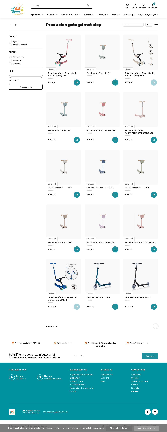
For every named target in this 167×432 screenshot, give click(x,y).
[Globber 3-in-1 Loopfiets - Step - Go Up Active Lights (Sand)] (140, 52)
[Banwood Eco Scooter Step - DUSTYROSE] (140, 221)
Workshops (129, 14)
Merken (134, 391)
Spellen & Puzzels (69, 14)
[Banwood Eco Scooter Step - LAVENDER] (102, 221)
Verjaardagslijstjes (147, 14)
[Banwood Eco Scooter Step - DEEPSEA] (102, 167)
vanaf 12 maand (20, 45)
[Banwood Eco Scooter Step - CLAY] (102, 52)
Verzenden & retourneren (82, 388)
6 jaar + (16, 41)
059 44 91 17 (21, 379)
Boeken (87, 14)
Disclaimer (75, 378)
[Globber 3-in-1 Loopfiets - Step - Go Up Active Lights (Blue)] (63, 276)
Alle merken (18, 57)
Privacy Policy (76, 381)
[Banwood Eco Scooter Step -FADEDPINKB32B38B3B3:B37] (140, 109)
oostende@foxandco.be (53, 379)
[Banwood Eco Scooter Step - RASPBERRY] (102, 109)
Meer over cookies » (146, 428)
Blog (103, 381)
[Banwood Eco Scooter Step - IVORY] (63, 167)
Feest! (115, 14)
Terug (14, 25)
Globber (16, 64)
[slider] (10, 76)
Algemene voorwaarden (81, 374)
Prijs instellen (26, 87)
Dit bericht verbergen (119, 428)
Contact (73, 391)
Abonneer (150, 356)
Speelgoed (36, 14)
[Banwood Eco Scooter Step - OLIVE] (140, 167)
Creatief (51, 14)
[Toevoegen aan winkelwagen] (77, 82)
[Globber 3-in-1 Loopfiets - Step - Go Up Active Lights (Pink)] (63, 52)
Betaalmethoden (77, 384)
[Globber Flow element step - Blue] (102, 276)
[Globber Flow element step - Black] (140, 276)
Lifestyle (101, 14)
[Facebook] (148, 412)
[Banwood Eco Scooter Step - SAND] (63, 221)
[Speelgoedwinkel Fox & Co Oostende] (18, 9)
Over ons (105, 378)
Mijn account (107, 374)
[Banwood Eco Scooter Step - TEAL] (63, 109)
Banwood (17, 60)
